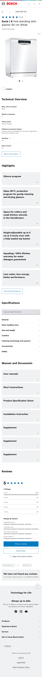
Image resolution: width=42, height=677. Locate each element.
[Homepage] (9, 4)
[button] (21, 57)
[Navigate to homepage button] (3, 11)
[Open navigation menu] (39, 4)
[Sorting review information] (17, 565)
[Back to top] (37, 586)
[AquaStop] (9, 138)
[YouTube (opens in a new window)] (26, 611)
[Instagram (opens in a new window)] (21, 611)
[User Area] (29, 4)
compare (9, 89)
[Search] (34, 4)
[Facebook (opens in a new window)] (16, 611)
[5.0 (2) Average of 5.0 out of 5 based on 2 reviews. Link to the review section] (25, 17)
